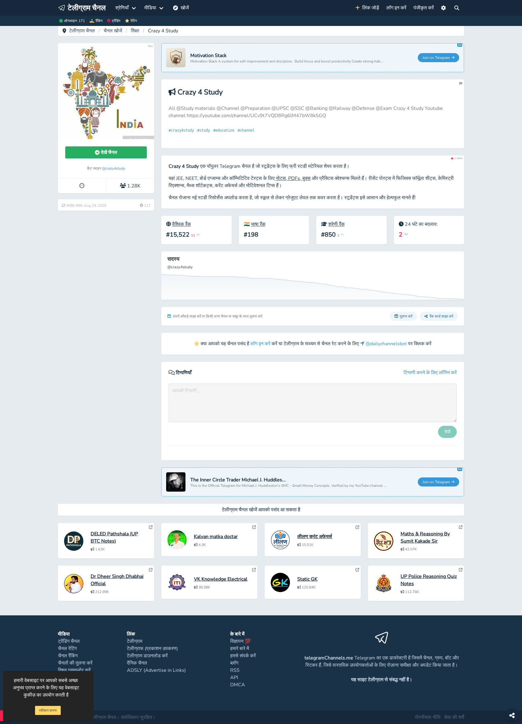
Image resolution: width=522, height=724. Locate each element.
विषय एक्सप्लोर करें (74, 670)
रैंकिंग (98, 20)
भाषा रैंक (258, 224)
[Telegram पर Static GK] (357, 569)
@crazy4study (113, 168)
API (234, 677)
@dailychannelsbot (385, 343)
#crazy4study (182, 130)
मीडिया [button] (150, 8)
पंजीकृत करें (424, 8)
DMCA (237, 684)
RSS (235, 670)
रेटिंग (133, 20)
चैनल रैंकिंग (68, 655)
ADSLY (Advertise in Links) (156, 670)
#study (204, 130)
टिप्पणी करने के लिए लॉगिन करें (430, 372)
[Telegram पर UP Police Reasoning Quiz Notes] (460, 569)
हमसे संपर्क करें (243, 655)
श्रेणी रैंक (336, 224)
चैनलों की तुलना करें (75, 663)
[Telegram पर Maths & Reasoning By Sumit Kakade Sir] (460, 527)
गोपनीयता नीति (427, 717)
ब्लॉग (234, 663)
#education (225, 130)
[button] (443, 8)
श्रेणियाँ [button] (122, 8)
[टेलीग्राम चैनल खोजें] (457, 8)
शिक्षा (135, 30)
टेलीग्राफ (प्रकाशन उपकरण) (152, 648)
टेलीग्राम (134, 641)
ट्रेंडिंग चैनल (69, 641)
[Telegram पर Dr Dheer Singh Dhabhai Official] (151, 569)
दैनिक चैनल (137, 663)
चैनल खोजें (113, 30)
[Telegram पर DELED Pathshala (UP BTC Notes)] (151, 527)
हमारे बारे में (239, 648)
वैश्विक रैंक (181, 224)
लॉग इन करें (396, 8)
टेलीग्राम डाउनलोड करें (147, 655)
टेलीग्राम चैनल (82, 30)
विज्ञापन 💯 (240, 641)
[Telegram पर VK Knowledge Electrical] (254, 569)
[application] (312, 275)
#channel (247, 130)
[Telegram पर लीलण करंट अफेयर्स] (357, 527)
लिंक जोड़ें (369, 8)
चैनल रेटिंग (67, 648)
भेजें (447, 432)
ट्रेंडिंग (116, 20)
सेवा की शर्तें (454, 717)
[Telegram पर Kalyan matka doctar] (254, 527)
